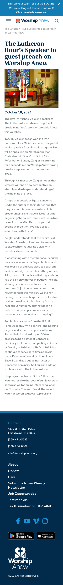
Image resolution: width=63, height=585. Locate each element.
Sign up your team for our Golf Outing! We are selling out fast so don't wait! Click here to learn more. (31, 8)
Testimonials (17, 500)
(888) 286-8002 (18, 446)
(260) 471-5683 (18, 439)
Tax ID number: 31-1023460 (29, 506)
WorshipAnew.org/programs (34, 393)
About (13, 465)
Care (11, 477)
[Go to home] (32, 21)
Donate (14, 471)
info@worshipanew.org (22, 453)
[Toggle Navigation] (8, 21)
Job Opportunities (22, 494)
